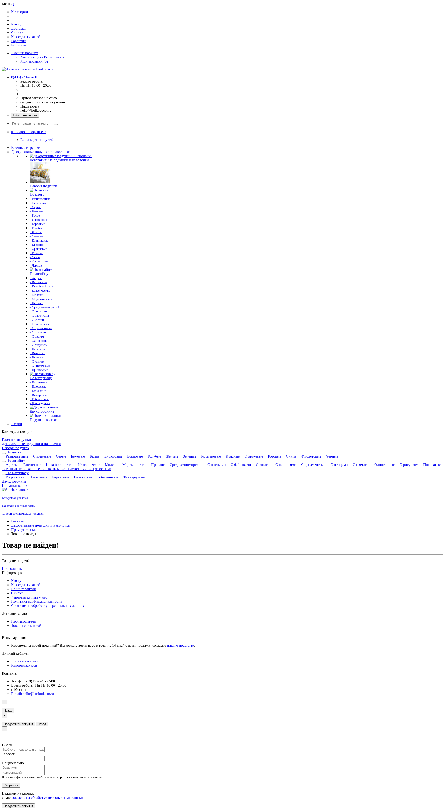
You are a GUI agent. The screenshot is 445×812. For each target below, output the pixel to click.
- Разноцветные (15, 456)
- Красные (231, 456)
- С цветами (359, 465)
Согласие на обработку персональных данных (47, 606)
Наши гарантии (23, 589)
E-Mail (7, 745)
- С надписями (284, 465)
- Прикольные (99, 469)
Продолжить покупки (18, 724)
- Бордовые (133, 456)
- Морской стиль (132, 465)
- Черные (330, 456)
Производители (23, 621)
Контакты (19, 45)
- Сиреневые (40, 456)
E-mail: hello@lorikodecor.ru (32, 694)
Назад (8, 710)
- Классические (87, 465)
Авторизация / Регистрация (42, 57)
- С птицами (338, 465)
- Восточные (30, 465)
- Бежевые (76, 456)
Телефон (8, 754)
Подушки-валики (15, 485)
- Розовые (273, 456)
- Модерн (109, 465)
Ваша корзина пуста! (36, 140)
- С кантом (50, 469)
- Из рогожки (13, 477)
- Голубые (153, 456)
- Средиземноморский (184, 465)
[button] (28, 132)
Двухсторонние (14, 481)
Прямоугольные (23, 530)
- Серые (59, 456)
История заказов (24, 665)
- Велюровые (81, 477)
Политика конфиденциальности (36, 601)
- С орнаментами (312, 465)
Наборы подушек (15, 448)
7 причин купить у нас (29, 597)
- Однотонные (383, 465)
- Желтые (170, 456)
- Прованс (156, 465)
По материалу (17, 473)
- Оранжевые (252, 456)
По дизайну (15, 460)
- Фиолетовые (309, 456)
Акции (16, 424)
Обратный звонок (25, 115)
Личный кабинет (24, 661)
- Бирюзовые (111, 456)
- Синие (289, 456)
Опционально (13, 763)
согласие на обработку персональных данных (48, 797)
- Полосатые (430, 465)
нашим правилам (180, 645)
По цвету (13, 452)
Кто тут (17, 24)
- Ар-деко (10, 465)
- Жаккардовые (132, 477)
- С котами (261, 465)
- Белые (93, 456)
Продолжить (12, 568)
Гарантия (18, 41)
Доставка (18, 28)
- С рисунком (407, 465)
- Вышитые (12, 469)
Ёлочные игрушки (25, 148)
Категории (19, 12)
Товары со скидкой (26, 625)
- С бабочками (239, 465)
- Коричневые (209, 456)
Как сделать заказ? (25, 37)
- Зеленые (188, 456)
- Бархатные (59, 477)
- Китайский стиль (58, 465)
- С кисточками (74, 469)
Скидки (17, 33)
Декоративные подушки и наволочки (40, 152)
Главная (17, 521)
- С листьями (215, 465)
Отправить (11, 785)
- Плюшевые (36, 477)
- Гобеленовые (106, 477)
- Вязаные (31, 469)
